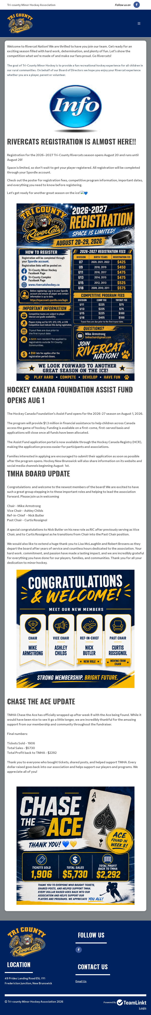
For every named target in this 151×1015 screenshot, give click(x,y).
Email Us (81, 981)
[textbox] (75, 60)
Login (142, 1008)
